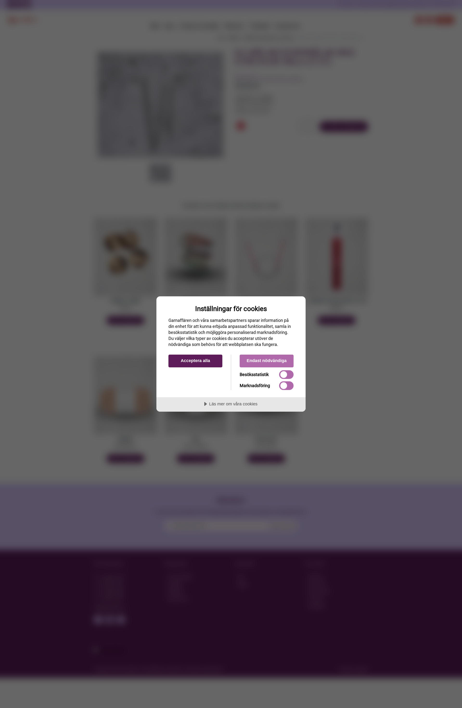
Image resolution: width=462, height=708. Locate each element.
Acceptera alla (195, 360)
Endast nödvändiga (267, 360)
